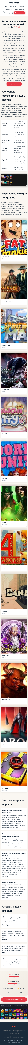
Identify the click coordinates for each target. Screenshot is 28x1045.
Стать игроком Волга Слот (14, 999)
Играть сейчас (14, 84)
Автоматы (13, 6)
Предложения (8, 9)
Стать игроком (19, 12)
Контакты (21, 9)
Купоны (15, 9)
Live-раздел (20, 6)
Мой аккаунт (7, 12)
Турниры (6, 6)
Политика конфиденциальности (13, 1040)
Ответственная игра (14, 1042)
